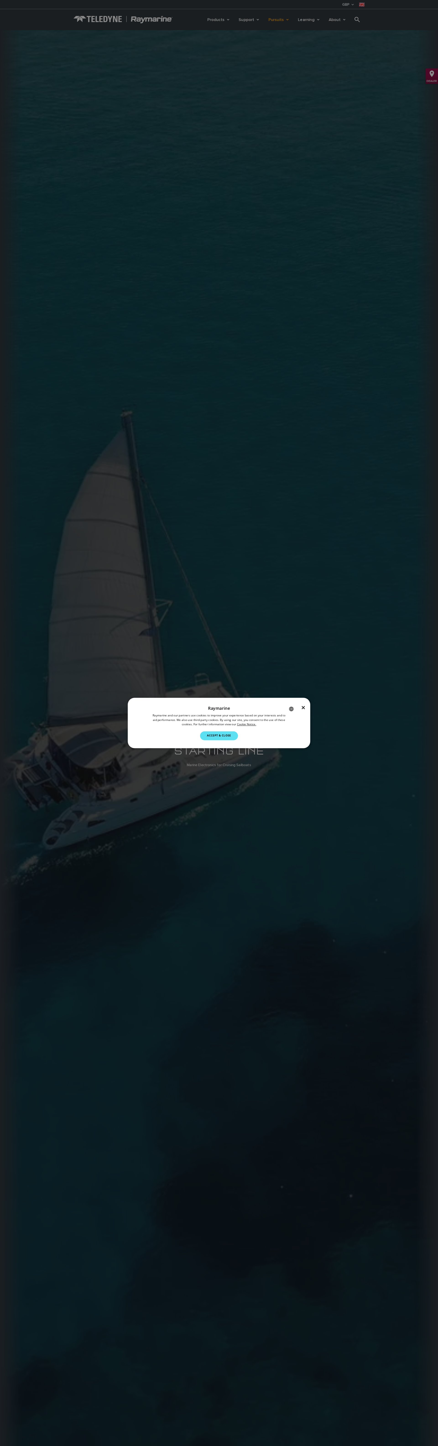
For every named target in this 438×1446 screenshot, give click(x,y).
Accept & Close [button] (219, 736)
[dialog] (219, 723)
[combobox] (291, 709)
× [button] (303, 707)
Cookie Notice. (246, 724)
